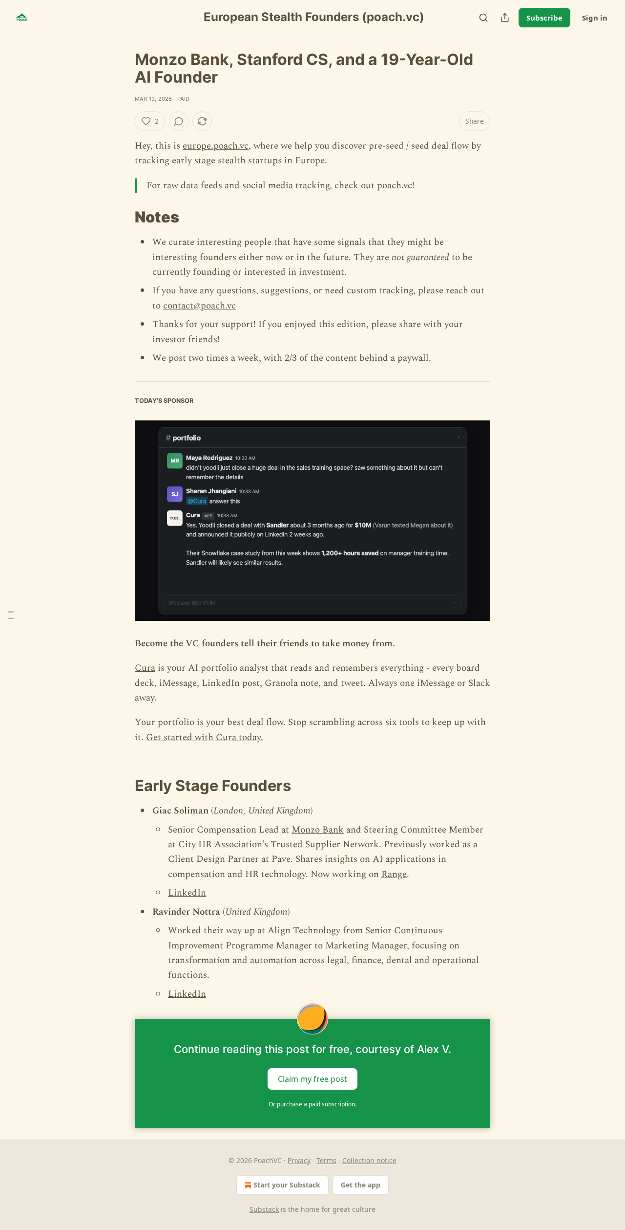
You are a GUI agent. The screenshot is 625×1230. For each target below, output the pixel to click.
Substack (264, 1209)
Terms (326, 1160)
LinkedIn (187, 893)
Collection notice (369, 1160)
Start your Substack (286, 1184)
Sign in (594, 17)
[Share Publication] (505, 17)
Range (394, 874)
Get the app (360, 1184)
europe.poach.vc (216, 146)
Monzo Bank (318, 830)
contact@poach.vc (199, 306)
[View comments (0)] (178, 121)
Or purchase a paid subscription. (312, 1104)
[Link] (121, 217)
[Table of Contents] (11, 615)
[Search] (483, 17)
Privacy (299, 1160)
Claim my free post (312, 1079)
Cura (145, 668)
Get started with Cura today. (204, 737)
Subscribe (544, 17)
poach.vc (394, 185)
